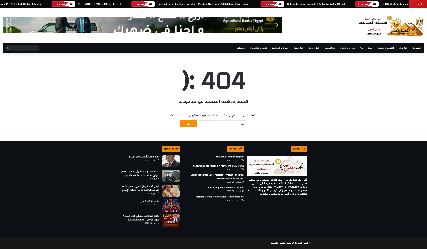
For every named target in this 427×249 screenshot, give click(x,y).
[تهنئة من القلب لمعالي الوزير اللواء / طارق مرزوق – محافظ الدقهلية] (171, 220)
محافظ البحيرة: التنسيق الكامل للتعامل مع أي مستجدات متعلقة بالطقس (140, 174)
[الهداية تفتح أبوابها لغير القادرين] (171, 161)
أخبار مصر (403, 48)
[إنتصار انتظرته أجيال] (171, 206)
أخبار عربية (299, 48)
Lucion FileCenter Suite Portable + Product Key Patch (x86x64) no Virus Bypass (204, 4)
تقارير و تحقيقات (258, 48)
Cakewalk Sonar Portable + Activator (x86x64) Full (316, 4)
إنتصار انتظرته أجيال (150, 201)
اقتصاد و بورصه (386, 48)
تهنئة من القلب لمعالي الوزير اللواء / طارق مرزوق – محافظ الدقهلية (141, 218)
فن (361, 48)
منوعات (241, 48)
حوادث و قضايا (347, 48)
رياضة (370, 48)
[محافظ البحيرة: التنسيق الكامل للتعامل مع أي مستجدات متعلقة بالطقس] (171, 176)
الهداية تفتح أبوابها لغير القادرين (143, 157)
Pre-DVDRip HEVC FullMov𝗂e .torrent (99, 4)
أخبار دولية (314, 48)
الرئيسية (417, 48)
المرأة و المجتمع (280, 48)
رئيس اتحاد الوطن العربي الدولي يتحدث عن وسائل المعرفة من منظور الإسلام (140, 188)
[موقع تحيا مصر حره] (391, 26)
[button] (7, 25)
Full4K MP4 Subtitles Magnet (398, 4)
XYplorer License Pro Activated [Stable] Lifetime (220, 197)
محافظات (330, 48)
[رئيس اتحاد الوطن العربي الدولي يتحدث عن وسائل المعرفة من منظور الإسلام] (171, 191)
